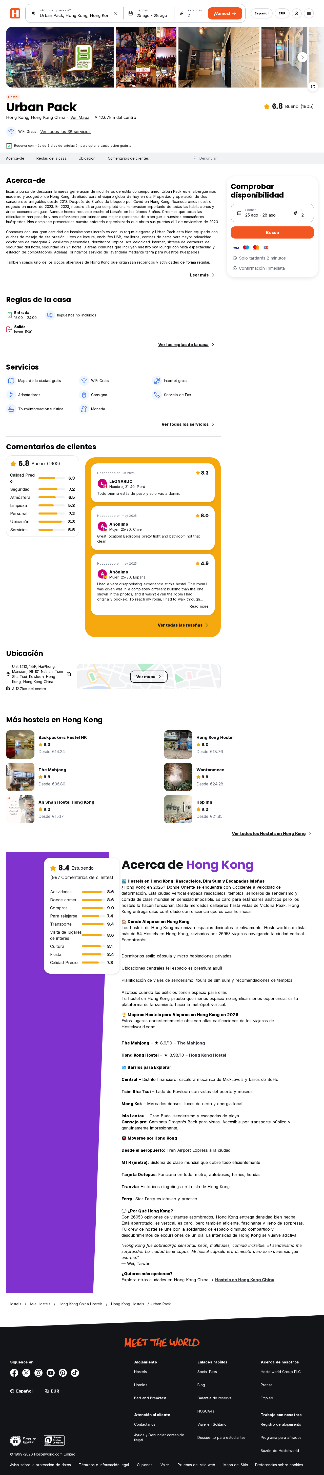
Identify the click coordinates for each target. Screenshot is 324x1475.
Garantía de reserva (214, 1398)
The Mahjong (191, 1042)
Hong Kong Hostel (207, 1055)
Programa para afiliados (281, 1437)
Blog (201, 1385)
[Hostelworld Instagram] (38, 1373)
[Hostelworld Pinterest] (63, 1373)
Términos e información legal (104, 1465)
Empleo (267, 1398)
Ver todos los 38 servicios (65, 131)
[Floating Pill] (302, 57)
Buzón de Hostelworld (280, 1450)
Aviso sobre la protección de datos (40, 1465)
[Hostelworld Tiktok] (75, 1373)
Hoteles (140, 1385)
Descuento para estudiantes (221, 1437)
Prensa (267, 1385)
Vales (165, 1465)
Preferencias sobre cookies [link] (279, 1465)
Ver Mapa (79, 117)
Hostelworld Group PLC (281, 1372)
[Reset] (115, 13)
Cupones (144, 1465)
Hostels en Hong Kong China (244, 1279)
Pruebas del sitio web (196, 1465)
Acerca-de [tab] (15, 158)
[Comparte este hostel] (313, 86)
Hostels (140, 1372)
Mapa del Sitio (236, 1465)
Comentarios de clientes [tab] (128, 158)
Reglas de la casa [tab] (51, 158)
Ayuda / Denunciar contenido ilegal (159, 1437)
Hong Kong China (48, 117)
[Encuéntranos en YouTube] (51, 1373)
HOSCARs (205, 1411)
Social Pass (207, 1372)
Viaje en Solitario (212, 1424)
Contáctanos (144, 1424)
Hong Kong (17, 117)
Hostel (13, 97)
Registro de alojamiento (281, 1424)
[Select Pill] (297, 13)
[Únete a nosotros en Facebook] (14, 1373)
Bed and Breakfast (150, 1398)
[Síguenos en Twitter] (26, 1373)
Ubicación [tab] (87, 158)
